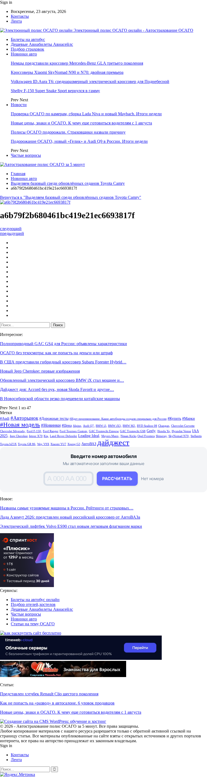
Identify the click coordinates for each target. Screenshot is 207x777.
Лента (16, 21)
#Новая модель (20, 424)
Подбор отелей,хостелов (33, 604)
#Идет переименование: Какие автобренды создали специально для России (118, 418)
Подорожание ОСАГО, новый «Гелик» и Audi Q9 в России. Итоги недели (79, 141)
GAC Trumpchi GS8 (133, 431)
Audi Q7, (89, 425)
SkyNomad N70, (178, 436)
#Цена (67, 425)
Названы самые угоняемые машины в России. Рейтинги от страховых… (66, 508)
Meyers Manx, (110, 436)
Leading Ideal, (89, 435)
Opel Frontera (146, 436)
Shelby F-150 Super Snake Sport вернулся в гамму (55, 90)
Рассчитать (117, 478)
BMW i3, (101, 425)
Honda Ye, (164, 431)
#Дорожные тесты (53, 418)
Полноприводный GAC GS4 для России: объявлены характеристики (63, 343)
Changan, (164, 425)
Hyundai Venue (181, 431)
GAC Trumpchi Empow (104, 431)
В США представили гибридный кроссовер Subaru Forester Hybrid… (63, 362)
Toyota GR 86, (27, 444)
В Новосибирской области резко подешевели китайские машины (60, 398)
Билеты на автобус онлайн (35, 599)
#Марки (188, 418)
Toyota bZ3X (8, 444)
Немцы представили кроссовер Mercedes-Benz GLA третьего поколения (77, 63)
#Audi (4, 418)
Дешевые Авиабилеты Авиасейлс (42, 44)
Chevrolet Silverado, (13, 431)
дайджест (113, 442)
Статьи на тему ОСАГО (33, 624)
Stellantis (196, 436)
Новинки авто (24, 54)
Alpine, (77, 425)
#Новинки (51, 425)
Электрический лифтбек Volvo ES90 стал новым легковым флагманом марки (71, 526)
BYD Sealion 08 (147, 425)
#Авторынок (24, 418)
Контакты (20, 16)
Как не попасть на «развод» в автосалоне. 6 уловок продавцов (57, 703)
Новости (19, 104)
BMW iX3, (115, 425)
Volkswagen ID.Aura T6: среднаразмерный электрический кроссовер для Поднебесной (90, 81)
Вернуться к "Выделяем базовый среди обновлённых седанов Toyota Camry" (70, 197)
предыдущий (12, 233)
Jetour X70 (36, 436)
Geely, (151, 431)
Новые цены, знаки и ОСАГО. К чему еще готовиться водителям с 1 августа (81, 123)
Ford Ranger (50, 431)
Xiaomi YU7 (58, 444)
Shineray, (161, 436)
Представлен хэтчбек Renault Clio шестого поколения (49, 694)
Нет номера (152, 478)
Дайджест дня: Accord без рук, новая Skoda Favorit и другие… (57, 389)
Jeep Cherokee (19, 436)
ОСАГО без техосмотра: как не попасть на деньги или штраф (56, 353)
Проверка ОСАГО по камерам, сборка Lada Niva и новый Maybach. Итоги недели (86, 114)
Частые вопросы (26, 155)
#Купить (174, 418)
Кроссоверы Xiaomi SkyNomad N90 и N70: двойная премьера (67, 72)
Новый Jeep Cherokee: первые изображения (40, 371)
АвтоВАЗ (88, 444)
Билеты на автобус (28, 39)
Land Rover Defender (63, 436)
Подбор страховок (27, 49)
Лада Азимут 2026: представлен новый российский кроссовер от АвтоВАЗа (70, 517)
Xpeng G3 (73, 444)
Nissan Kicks (128, 436)
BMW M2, (129, 425)
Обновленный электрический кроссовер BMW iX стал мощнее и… (62, 380)
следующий (11, 228)
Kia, (46, 436)
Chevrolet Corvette (183, 425)
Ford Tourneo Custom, (74, 431)
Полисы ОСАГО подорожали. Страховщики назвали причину (68, 132)
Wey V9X (43, 444)
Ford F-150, (34, 431)
